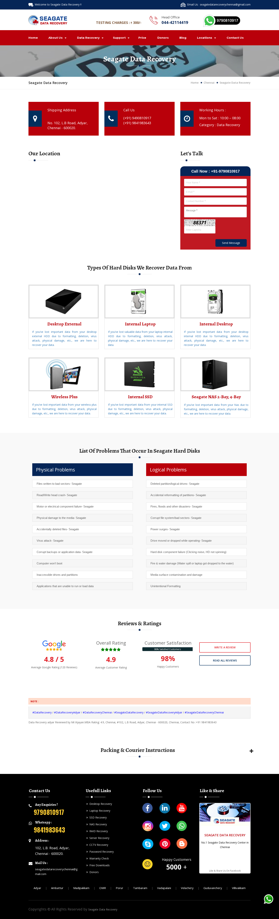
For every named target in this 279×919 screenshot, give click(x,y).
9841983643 (49, 829)
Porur (119, 888)
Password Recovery (101, 851)
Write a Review (225, 647)
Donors (163, 37)
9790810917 (49, 812)
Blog (182, 37)
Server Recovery (98, 838)
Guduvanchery (212, 888)
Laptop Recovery (99, 810)
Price (142, 37)
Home (33, 37)
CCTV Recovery (98, 845)
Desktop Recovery (100, 804)
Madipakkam (81, 888)
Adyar (37, 888)
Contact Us (235, 37)
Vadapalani (164, 888)
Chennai (209, 82)
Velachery (187, 888)
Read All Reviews (225, 660)
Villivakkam (239, 888)
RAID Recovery (98, 831)
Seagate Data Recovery (102, 909)
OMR (102, 888)
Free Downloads (99, 865)
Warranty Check (98, 858)
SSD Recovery (97, 817)
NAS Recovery (97, 824)
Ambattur (57, 888)
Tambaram (140, 888)
